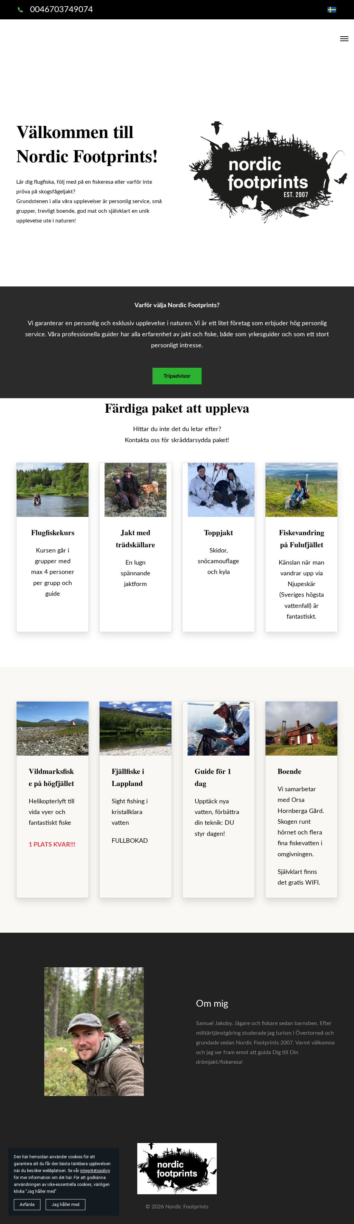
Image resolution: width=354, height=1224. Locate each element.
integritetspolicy (95, 1170)
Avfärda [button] (27, 1204)
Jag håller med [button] (66, 1204)
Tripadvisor (177, 376)
